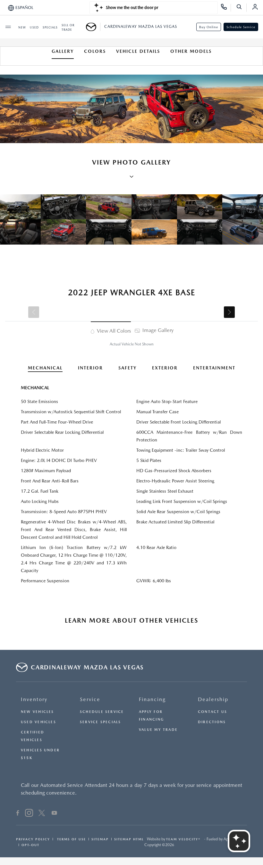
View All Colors (113, 331)
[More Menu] (8, 27)
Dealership (213, 699)
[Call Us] (226, 8)
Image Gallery (157, 330)
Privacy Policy (33, 839)
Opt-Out (30, 845)
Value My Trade (158, 730)
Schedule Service (240, 27)
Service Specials (100, 722)
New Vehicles (37, 712)
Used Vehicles (38, 722)
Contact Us (212, 712)
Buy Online (208, 27)
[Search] (241, 8)
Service (90, 699)
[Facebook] (18, 814)
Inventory (34, 699)
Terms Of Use (70, 839)
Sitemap (100, 839)
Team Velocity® (183, 839)
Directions (212, 722)
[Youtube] (54, 814)
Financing (152, 699)
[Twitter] (41, 814)
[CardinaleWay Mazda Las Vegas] (93, 27)
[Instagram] (29, 814)
